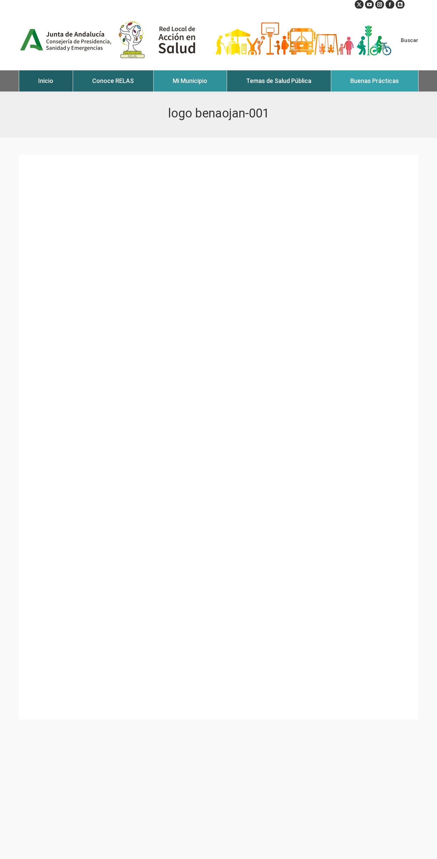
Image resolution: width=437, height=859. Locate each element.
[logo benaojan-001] (218, 437)
